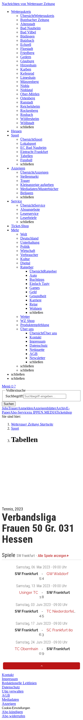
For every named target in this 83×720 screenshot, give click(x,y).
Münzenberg (29, 82)
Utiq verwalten (13, 691)
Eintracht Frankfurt (34, 152)
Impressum (37, 341)
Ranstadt (26, 102)
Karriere (36, 300)
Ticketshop (64, 412)
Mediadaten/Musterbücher (39, 189)
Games (35, 288)
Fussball (26, 160)
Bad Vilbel (28, 32)
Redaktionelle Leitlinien (19, 683)
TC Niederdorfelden (63, 611)
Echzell (25, 44)
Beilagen (26, 193)
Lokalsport (28, 143)
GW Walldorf (57, 574)
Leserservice (29, 213)
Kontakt (35, 337)
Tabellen (26, 156)
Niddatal (26, 90)
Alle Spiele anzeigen (52, 556)
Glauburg (27, 61)
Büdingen (27, 36)
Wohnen (36, 308)
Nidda (24, 86)
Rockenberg (29, 110)
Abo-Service (19, 412)
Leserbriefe (28, 218)
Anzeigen (9, 704)
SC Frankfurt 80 (60, 630)
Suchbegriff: (15, 396)
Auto (33, 275)
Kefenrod (27, 73)
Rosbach (26, 115)
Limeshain (28, 77)
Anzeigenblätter (44, 408)
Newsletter (37, 358)
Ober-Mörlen (29, 94)
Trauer (25, 181)
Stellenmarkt (29, 176)
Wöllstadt (27, 123)
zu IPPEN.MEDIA (42, 412)
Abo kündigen (12, 712)
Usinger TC (28, 592)
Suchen (9, 404)
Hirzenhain (28, 65)
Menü (6, 386)
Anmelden (25, 408)
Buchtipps (37, 279)
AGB (34, 354)
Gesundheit (38, 296)
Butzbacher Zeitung (34, 20)
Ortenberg (27, 98)
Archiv (61, 408)
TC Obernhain (26, 649)
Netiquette (37, 350)
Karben (25, 69)
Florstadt (26, 49)
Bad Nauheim (30, 28)
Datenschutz (38, 345)
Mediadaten (10, 699)
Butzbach (27, 40)
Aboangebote (30, 209)
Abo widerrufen (13, 716)
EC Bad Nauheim (33, 148)
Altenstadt (27, 24)
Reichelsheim (30, 106)
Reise (34, 304)
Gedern (25, 57)
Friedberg (27, 53)
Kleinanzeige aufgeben (37, 185)
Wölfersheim (29, 119)
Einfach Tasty (40, 284)
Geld (33, 292)
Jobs (5, 408)
